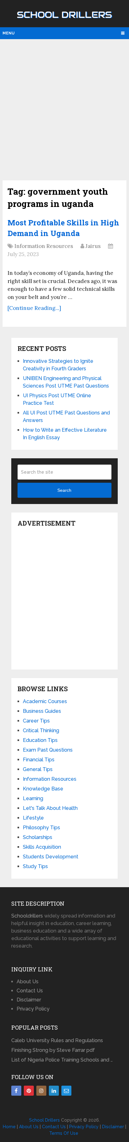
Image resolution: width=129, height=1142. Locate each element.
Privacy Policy (33, 1009)
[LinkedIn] (54, 1091)
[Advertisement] (64, 108)
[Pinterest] (29, 1091)
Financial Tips (38, 760)
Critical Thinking (41, 730)
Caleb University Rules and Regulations (57, 1040)
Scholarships (37, 837)
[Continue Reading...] (34, 308)
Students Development (50, 857)
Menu (8, 33)
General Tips (38, 769)
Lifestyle (33, 818)
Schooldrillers (27, 916)
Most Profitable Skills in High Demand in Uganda (63, 228)
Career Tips (36, 721)
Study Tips (35, 866)
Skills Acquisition (42, 847)
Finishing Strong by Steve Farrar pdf (53, 1050)
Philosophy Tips (41, 828)
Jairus (93, 246)
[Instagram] (41, 1091)
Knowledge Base (43, 789)
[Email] (66, 1091)
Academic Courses (45, 701)
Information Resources (43, 246)
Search (64, 490)
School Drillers (64, 14)
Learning (33, 798)
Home (9, 1126)
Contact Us (30, 991)
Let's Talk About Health (50, 808)
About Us (28, 982)
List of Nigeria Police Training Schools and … (62, 1060)
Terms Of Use (63, 1133)
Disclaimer (29, 1000)
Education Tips (40, 740)
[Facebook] (16, 1091)
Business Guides (42, 711)
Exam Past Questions (48, 750)
